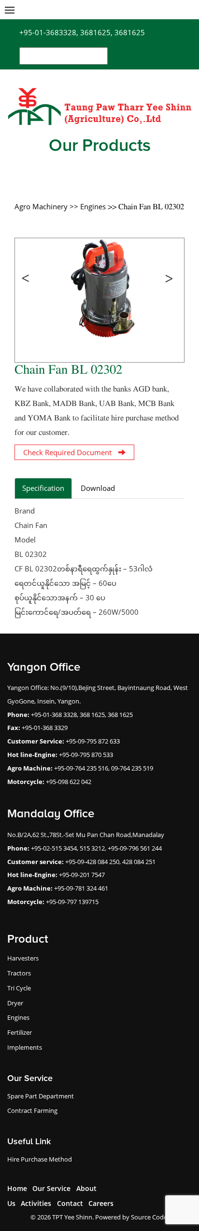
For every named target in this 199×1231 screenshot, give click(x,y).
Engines (18, 1017)
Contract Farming (32, 1110)
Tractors (19, 973)
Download (98, 488)
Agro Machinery (42, 206)
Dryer (15, 1003)
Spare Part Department (40, 1096)
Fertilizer (19, 1032)
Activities (36, 1203)
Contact (70, 1203)
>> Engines (89, 206)
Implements (24, 1047)
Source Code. (150, 1217)
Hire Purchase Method (39, 1159)
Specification (43, 488)
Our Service (51, 1188)
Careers (101, 1203)
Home (17, 1188)
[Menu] (9, 9)
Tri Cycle (19, 988)
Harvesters (23, 958)
